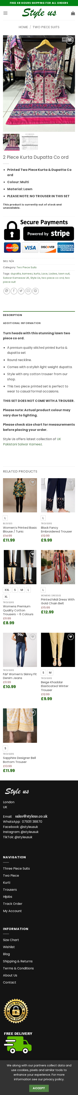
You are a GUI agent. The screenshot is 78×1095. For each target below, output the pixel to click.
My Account (12, 911)
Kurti (6, 882)
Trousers (10, 889)
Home (23, 27)
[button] (5, 13)
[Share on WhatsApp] (6, 291)
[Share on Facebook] (14, 291)
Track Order (12, 903)
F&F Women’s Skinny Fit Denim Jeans (20, 676)
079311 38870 (32, 821)
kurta (37, 273)
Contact (9, 982)
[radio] (5, 518)
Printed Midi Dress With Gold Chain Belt (58, 601)
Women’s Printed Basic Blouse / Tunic (20, 530)
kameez (27, 273)
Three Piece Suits (16, 868)
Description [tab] (12, 315)
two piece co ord (53, 278)
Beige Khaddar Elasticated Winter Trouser (54, 686)
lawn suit (64, 273)
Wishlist (9, 947)
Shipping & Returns (18, 961)
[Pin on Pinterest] (35, 291)
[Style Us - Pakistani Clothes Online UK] (39, 13)
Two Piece (11, 875)
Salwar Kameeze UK (16, 278)
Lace (44, 273)
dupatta (16, 273)
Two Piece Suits (46, 27)
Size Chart (11, 940)
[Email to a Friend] (28, 291)
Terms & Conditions (18, 968)
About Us (10, 975)
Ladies (53, 273)
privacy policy (54, 1079)
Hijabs (7, 896)
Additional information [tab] (22, 323)
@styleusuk (29, 827)
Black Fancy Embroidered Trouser (56, 530)
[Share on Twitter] (21, 291)
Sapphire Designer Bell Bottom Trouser (19, 760)
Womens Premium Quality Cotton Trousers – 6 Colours (18, 610)
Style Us (35, 278)
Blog (6, 954)
